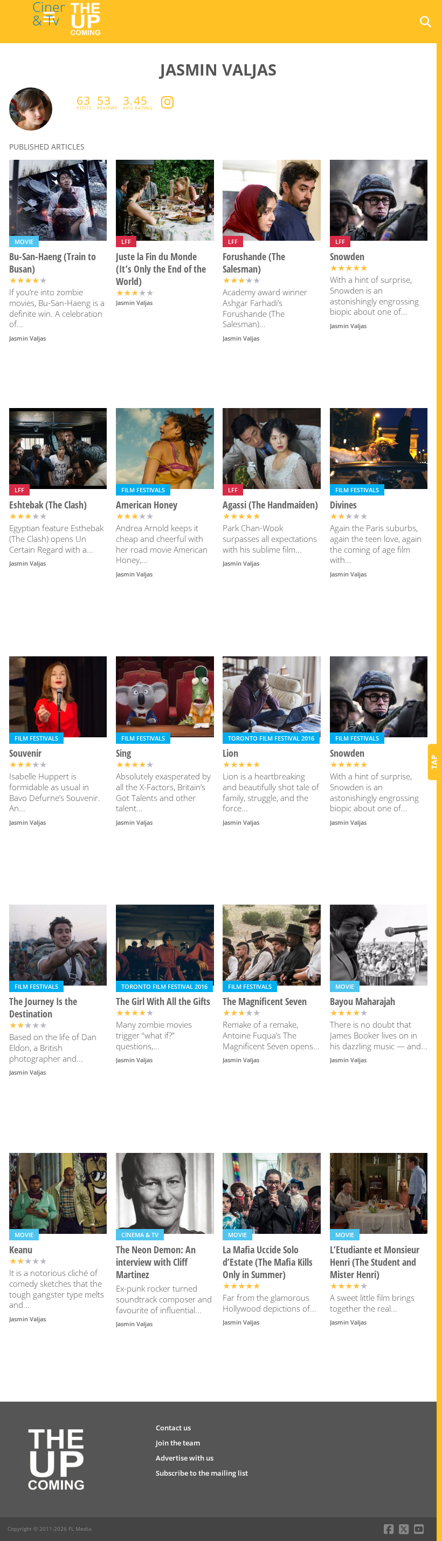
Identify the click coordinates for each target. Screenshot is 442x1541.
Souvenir (25, 753)
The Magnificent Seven (265, 1001)
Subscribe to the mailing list (202, 1473)
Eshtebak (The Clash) (48, 505)
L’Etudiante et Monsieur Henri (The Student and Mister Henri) (374, 1262)
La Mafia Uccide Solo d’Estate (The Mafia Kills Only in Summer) (268, 1262)
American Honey (146, 505)
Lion (230, 753)
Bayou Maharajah (362, 1001)
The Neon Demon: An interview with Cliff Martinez (156, 1262)
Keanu (20, 1250)
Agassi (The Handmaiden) (270, 505)
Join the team (178, 1443)
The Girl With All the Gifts (163, 1001)
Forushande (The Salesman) (254, 262)
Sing (123, 753)
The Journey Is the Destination (43, 1007)
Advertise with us (184, 1458)
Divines (343, 505)
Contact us (173, 1428)
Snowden (347, 256)
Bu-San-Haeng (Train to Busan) (52, 262)
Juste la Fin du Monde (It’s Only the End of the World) (161, 269)
